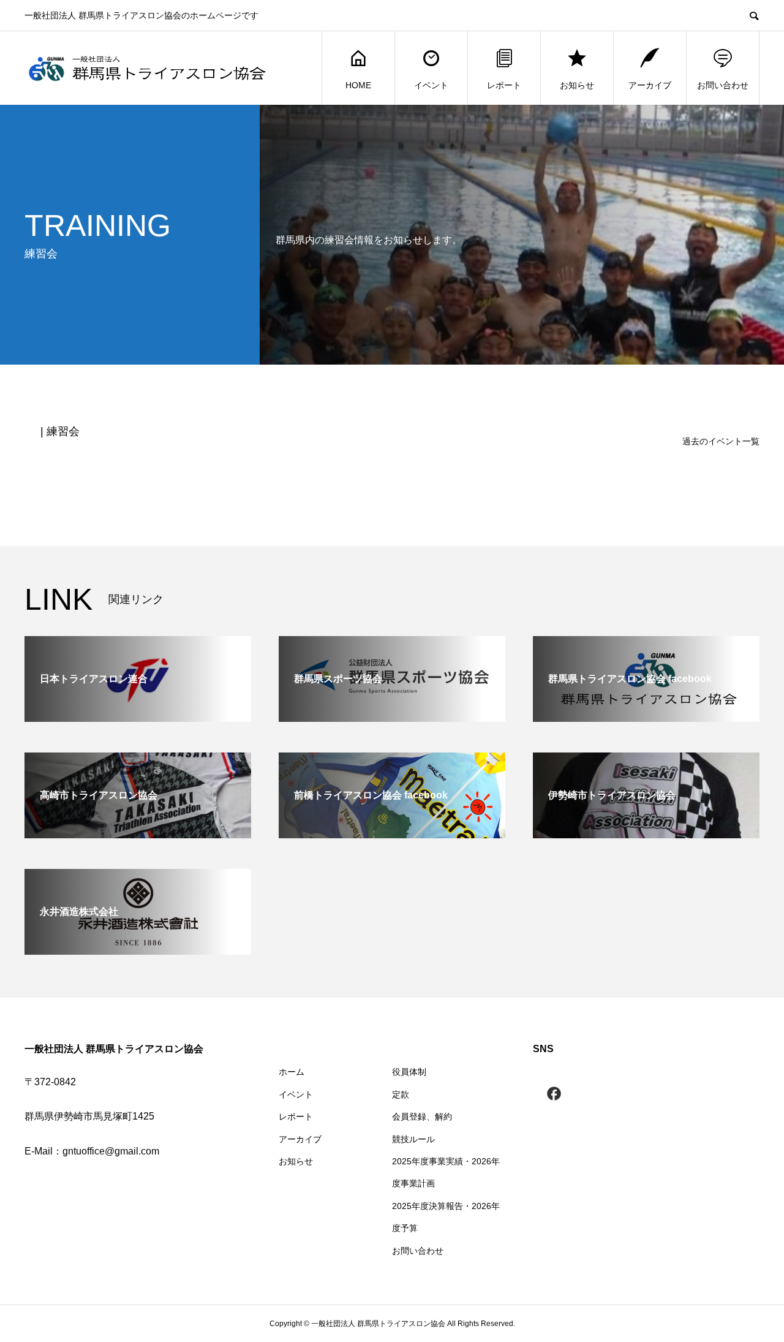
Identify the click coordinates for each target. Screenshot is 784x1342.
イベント (431, 85)
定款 (400, 1094)
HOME (358, 85)
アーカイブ (649, 85)
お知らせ (577, 85)
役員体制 (409, 1072)
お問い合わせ (722, 85)
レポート (504, 85)
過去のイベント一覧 (721, 441)
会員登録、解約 (422, 1116)
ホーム (291, 1072)
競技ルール (413, 1139)
